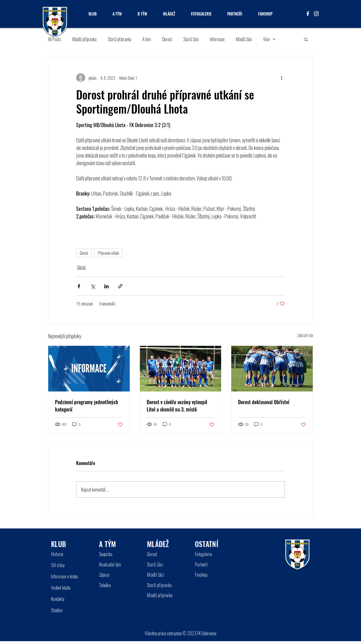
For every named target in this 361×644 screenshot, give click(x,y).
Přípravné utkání (108, 253)
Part (198, 564)
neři (205, 564)
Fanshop (201, 574)
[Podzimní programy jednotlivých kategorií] (89, 368)
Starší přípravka (119, 39)
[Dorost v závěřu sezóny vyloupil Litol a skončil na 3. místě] (180, 368)
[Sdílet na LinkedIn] (106, 286)
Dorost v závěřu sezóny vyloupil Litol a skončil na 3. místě (177, 405)
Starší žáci (191, 39)
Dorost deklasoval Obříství (263, 402)
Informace (217, 39)
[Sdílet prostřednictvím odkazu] (120, 286)
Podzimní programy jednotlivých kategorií (86, 405)
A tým (146, 39)
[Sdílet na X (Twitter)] (92, 286)
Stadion (56, 610)
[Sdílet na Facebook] (79, 286)
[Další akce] (281, 77)
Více (266, 39)
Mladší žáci (244, 39)
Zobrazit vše (305, 335)
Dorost (167, 39)
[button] (306, 39)
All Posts (54, 39)
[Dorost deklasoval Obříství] (272, 368)
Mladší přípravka (84, 39)
